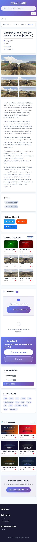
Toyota (29, 402)
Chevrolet (18, 405)
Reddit (23, 221)
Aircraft (23, 398)
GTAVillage (19, 3)
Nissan (25, 405)
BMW (17, 402)
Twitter (10, 221)
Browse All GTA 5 (18, 490)
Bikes (29, 398)
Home (3, 518)
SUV (17, 398)
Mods (22, 24)
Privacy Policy (5, 521)
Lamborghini (13, 409)
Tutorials (10, 380)
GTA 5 (4, 19)
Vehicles (10, 376)
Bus (5, 405)
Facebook (11, 227)
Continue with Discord (20, 310)
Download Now (20, 352)
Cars (5, 398)
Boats (5, 409)
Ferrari (10, 405)
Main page (6, 24)
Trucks (11, 398)
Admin (8, 43)
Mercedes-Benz (8, 402)
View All (30, 238)
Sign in (33, 13)
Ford (22, 402)
